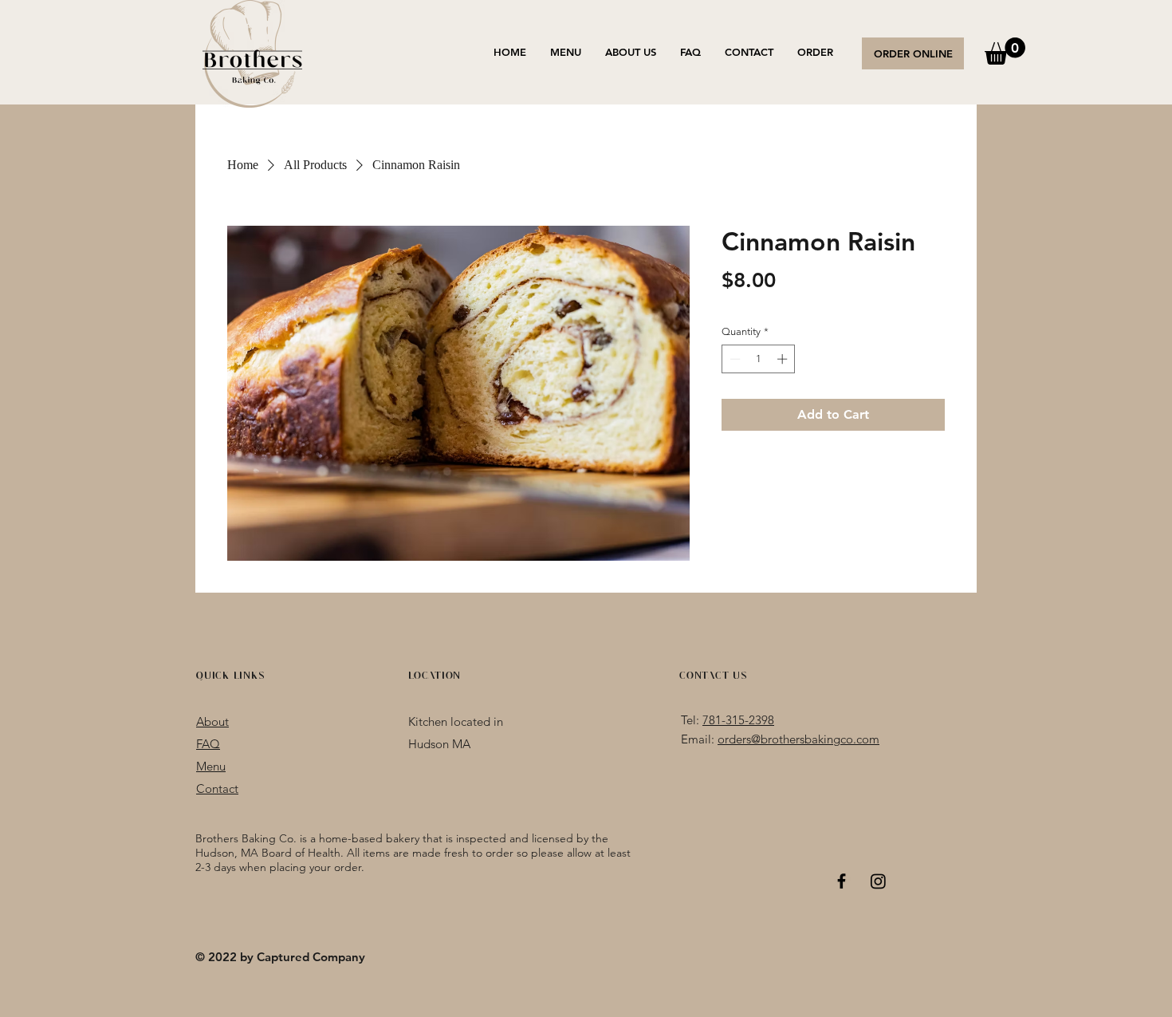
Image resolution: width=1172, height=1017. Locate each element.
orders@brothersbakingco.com (798, 739)
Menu (211, 766)
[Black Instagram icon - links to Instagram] (878, 881)
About (212, 721)
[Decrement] (733, 359)
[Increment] (783, 359)
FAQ (208, 743)
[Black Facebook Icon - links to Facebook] (841, 881)
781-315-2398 (738, 719)
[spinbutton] (758, 359)
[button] (1005, 51)
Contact (217, 788)
